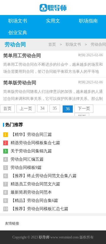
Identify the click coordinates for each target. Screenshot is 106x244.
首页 (52, 44)
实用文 (53, 20)
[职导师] (53, 9)
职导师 (44, 237)
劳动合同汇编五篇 (27, 159)
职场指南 (88, 20)
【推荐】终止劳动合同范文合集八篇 (44, 176)
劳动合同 (98, 44)
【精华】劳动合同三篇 (31, 134)
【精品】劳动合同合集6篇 (34, 200)
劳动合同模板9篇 (26, 167)
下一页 (84, 108)
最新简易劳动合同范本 (31, 192)
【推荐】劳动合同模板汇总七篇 (39, 209)
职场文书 (17, 20)
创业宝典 (17, 32)
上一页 (26, 108)
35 (55, 108)
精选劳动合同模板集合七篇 (35, 143)
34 (42, 108)
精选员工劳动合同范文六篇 (35, 184)
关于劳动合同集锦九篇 (31, 151)
